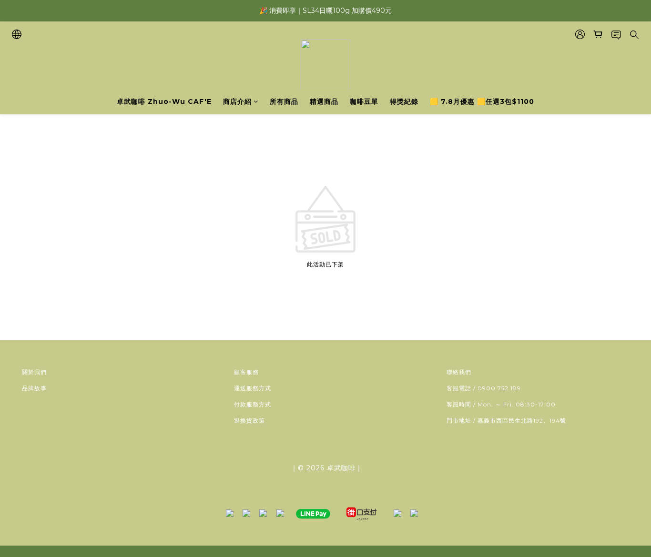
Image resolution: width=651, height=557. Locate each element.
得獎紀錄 (404, 101)
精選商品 (324, 101)
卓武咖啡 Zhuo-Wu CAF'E (164, 101)
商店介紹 (237, 101)
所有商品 (284, 101)
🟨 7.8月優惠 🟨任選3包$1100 (482, 101)
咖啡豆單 (364, 101)
